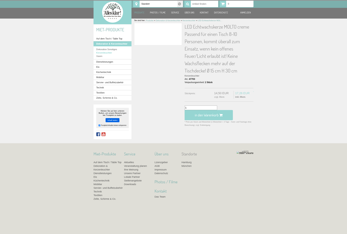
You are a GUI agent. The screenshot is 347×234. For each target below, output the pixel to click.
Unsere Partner (132, 173)
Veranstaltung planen (135, 166)
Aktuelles (129, 162)
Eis (97, 67)
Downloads (130, 184)
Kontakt (204, 12)
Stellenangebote (133, 180)
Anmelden (245, 12)
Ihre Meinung (131, 169)
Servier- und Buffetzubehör (109, 82)
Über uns (189, 12)
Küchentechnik (103, 72)
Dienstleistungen (104, 62)
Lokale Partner (132, 177)
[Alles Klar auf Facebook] (98, 134)
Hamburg (186, 162)
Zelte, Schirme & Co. (106, 98)
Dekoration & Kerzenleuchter (111, 44)
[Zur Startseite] (112, 12)
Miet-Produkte (110, 29)
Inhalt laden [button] (112, 120)
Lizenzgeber (161, 162)
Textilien (100, 92)
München (186, 166)
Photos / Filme (158, 12)
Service (175, 12)
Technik (100, 87)
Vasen (99, 56)
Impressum (161, 169)
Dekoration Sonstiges (106, 49)
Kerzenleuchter (192, 76)
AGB (157, 166)
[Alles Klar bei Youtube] (103, 134)
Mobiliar (100, 77)
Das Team (160, 196)
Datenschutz (221, 12)
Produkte (139, 12)
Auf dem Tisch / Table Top (109, 38)
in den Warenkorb (207, 115)
